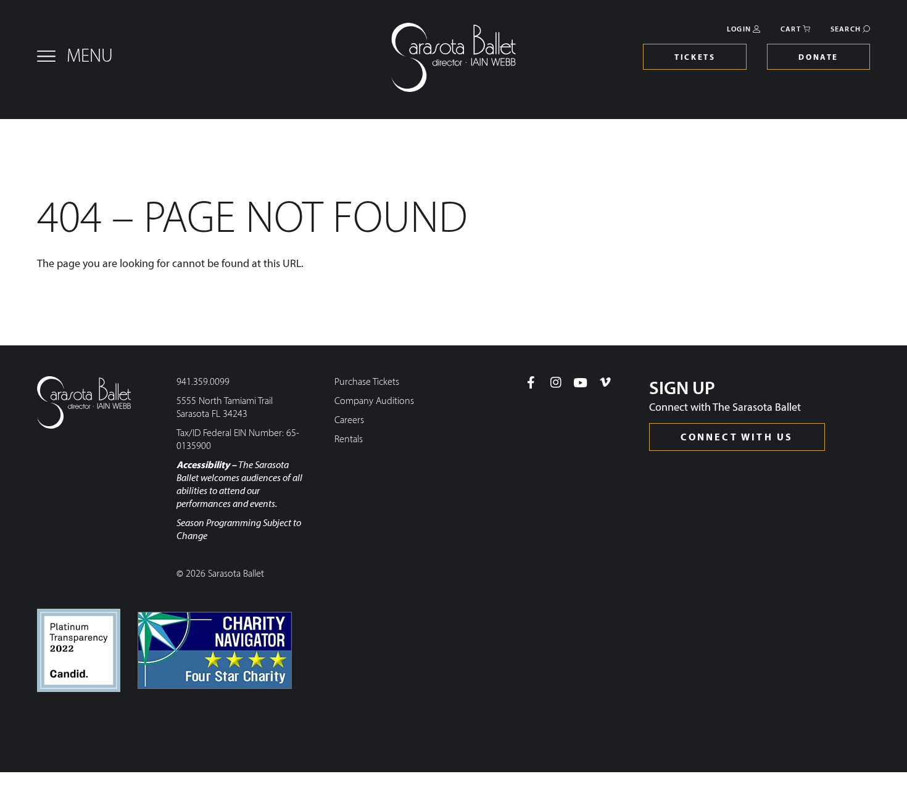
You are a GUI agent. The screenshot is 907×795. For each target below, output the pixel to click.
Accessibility (203, 466)
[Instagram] (556, 382)
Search (845, 29)
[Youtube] (580, 382)
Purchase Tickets (366, 382)
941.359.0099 (203, 382)
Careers (349, 421)
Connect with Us (737, 438)
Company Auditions (374, 401)
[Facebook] (531, 382)
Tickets (694, 58)
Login (739, 29)
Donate (818, 58)
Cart (791, 29)
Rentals (348, 440)
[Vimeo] (605, 382)
